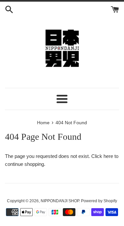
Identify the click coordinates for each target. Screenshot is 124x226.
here (108, 156)
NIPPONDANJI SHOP (60, 201)
